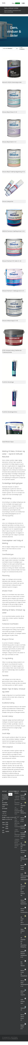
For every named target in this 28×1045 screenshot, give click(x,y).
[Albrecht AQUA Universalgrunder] (14, 69)
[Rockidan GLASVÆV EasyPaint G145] (25, 832)
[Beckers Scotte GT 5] (25, 1024)
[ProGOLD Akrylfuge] (14, 358)
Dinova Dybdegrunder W (24, 858)
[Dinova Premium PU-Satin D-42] (14, 247)
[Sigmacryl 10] (25, 1007)
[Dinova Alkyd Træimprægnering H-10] (14, 158)
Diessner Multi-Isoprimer (23, 992)
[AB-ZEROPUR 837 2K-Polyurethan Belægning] (25, 936)
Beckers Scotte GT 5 (22, 1026)
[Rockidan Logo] (3, 3)
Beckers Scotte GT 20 (22, 819)
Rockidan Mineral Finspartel (23, 797)
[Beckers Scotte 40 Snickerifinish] (25, 969)
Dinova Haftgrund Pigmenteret (24, 901)
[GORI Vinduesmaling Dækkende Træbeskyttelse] (14, 326)
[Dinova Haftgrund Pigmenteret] (25, 899)
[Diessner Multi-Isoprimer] (25, 990)
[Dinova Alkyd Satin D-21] (14, 128)
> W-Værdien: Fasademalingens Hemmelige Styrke (18, 810)
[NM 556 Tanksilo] (25, 961)
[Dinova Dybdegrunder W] (25, 856)
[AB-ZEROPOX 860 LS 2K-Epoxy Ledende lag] (25, 883)
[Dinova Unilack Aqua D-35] (14, 296)
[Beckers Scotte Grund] (25, 864)
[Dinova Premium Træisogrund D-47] (14, 277)
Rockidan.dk (8, 819)
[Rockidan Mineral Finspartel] (25, 794)
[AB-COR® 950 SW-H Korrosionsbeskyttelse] (25, 916)
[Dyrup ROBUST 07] (25, 928)
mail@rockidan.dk (11, 817)
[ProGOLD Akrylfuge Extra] (14, 387)
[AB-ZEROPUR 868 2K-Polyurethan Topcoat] (25, 842)
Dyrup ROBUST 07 (23, 931)
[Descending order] (17, 48)
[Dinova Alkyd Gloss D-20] (14, 98)
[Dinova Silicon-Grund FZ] (25, 1013)
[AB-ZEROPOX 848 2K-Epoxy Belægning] (25, 802)
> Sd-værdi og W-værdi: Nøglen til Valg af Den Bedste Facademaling (18, 821)
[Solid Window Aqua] (14, 417)
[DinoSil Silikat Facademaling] (25, 907)
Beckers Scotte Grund (22, 867)
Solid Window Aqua (23, 1001)
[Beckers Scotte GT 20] (25, 817)
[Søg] (22, 3)
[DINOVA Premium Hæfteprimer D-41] (14, 218)
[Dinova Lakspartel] (14, 188)
